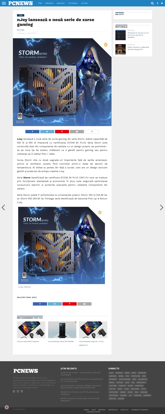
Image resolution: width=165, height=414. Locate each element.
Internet (113, 379)
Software (113, 395)
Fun (127, 376)
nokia (130, 392)
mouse (121, 398)
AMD (134, 379)
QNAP (120, 389)
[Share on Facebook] (32, 131)
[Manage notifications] (7, 407)
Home (86, 410)
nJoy (34, 297)
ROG (144, 376)
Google (120, 382)
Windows (139, 386)
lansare (143, 392)
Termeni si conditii (139, 410)
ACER (127, 389)
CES (133, 382)
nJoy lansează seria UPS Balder (61, 341)
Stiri (40, 3)
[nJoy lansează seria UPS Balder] (62, 337)
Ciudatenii (113, 392)
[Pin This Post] (62, 131)
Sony (127, 382)
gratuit (112, 398)
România (147, 395)
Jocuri (84, 3)
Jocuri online (124, 379)
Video (127, 373)
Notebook (142, 379)
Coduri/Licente (93, 412)
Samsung (142, 373)
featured (135, 389)
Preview (49, 3)
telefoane (135, 376)
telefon (119, 373)
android (112, 376)
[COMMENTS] (92, 131)
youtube (112, 386)
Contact (124, 410)
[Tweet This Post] (47, 131)
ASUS (111, 373)
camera (123, 395)
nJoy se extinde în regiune (28, 341)
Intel (134, 373)
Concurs (137, 395)
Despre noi (113, 410)
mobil (121, 376)
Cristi (22, 30)
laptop (112, 389)
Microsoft (141, 382)
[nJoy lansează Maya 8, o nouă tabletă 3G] (93, 337)
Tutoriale (72, 3)
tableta (122, 386)
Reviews (61, 3)
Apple (130, 386)
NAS (136, 392)
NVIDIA (111, 382)
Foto (143, 389)
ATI (130, 395)
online (122, 392)
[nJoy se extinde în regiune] (31, 337)
